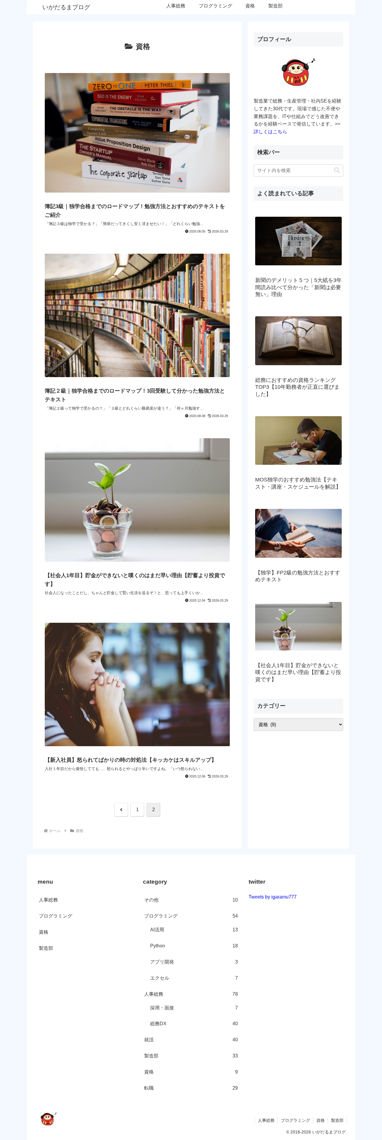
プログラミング (55, 915)
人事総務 (48, 899)
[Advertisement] (298, 778)
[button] (337, 170)
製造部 (46, 948)
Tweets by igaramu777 (273, 896)
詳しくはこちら (270, 131)
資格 (43, 932)
